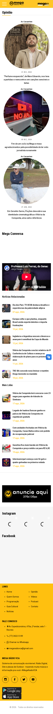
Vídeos (34, 597)
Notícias (10, 611)
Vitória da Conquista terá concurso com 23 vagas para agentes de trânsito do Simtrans (32, 396)
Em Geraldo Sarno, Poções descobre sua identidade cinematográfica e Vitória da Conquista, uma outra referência (26, 214)
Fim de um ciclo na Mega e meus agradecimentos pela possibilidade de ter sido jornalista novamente (26, 147)
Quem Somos (13, 597)
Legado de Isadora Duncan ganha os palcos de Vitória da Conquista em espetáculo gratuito (29, 413)
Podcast (34, 601)
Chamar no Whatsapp (19, 642)
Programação (13, 601)
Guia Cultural (12, 606)
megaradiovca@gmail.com (21, 648)
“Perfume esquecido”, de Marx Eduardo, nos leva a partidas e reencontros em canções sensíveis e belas (26, 79)
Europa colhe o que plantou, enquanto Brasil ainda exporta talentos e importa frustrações (30, 322)
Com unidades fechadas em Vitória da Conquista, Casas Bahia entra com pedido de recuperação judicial (31, 430)
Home (9, 592)
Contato (34, 606)
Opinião (34, 592)
